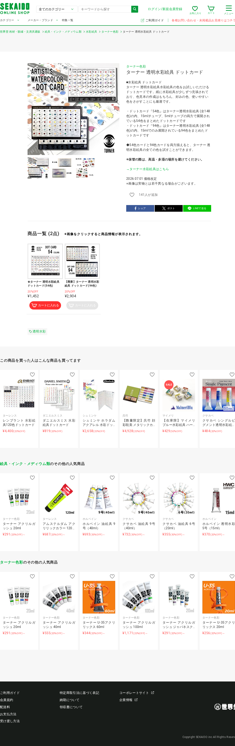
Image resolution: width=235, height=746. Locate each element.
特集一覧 (67, 20)
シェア (142, 208)
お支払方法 (8, 714)
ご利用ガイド (155, 20)
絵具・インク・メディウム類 (25, 464)
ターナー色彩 (136, 66)
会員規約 (6, 700)
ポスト (171, 208)
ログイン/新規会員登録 (165, 9)
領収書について (71, 707)
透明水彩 (39, 331)
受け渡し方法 (10, 721)
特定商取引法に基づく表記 (79, 693)
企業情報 (125, 700)
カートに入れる (48, 305)
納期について (69, 700)
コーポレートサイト (134, 693)
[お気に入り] (195, 10)
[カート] (211, 10)
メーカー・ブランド (40, 20)
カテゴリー (7, 20)
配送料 (5, 707)
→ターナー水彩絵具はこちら (147, 169)
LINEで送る (199, 208)
